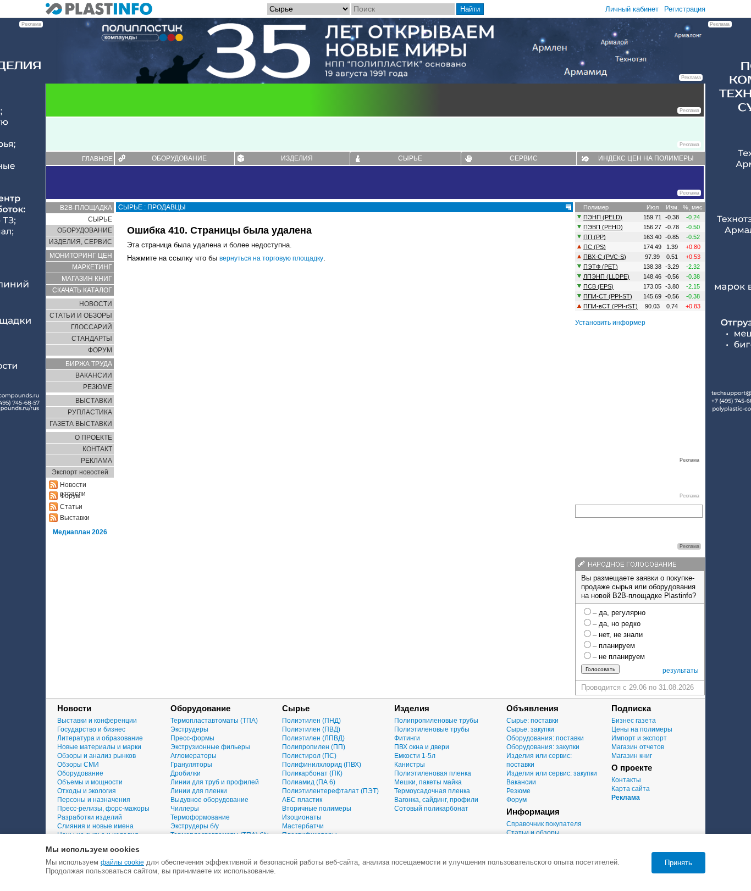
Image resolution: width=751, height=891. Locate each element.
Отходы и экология (86, 791)
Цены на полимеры (641, 729)
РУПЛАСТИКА (90, 412)
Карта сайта (630, 789)
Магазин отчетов (637, 747)
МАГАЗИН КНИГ (87, 279)
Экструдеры (189, 729)
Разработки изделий (89, 817)
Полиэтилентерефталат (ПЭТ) (330, 791)
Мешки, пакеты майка (428, 782)
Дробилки (185, 773)
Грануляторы (191, 764)
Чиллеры (184, 808)
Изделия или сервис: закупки (551, 773)
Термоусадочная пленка (432, 791)
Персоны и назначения (93, 800)
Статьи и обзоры (533, 833)
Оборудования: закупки (542, 747)
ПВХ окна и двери (421, 747)
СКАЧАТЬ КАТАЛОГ (82, 290)
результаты (680, 670)
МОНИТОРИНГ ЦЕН (80, 255)
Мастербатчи (303, 826)
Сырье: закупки (530, 729)
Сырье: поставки (532, 720)
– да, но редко (616, 623)
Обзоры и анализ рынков (96, 756)
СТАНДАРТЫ (91, 338)
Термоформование (200, 817)
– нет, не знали (618, 634)
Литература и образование (100, 738)
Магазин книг (631, 756)
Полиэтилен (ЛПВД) (313, 738)
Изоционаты (302, 817)
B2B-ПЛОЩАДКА (86, 208)
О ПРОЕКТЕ (93, 437)
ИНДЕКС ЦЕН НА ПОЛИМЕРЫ (646, 158)
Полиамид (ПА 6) (308, 782)
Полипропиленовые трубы (436, 720)
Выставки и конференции (97, 720)
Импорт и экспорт (639, 738)
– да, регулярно (619, 612)
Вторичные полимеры (316, 808)
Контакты (626, 780)
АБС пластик (302, 800)
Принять (678, 863)
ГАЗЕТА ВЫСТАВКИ (80, 424)
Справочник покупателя (544, 824)
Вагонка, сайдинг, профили (436, 800)
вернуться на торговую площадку (271, 258)
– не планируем (619, 656)
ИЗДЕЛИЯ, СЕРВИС (80, 242)
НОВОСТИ (95, 304)
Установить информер (610, 322)
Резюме (518, 791)
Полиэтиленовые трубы (432, 729)
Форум (516, 800)
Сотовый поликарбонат (431, 808)
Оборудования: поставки (545, 738)
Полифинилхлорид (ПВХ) (321, 764)
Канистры (409, 764)
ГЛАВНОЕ (97, 159)
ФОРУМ (100, 350)
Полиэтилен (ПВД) (311, 729)
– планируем (614, 645)
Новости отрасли (73, 485)
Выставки (75, 518)
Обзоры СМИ (78, 764)
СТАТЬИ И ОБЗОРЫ (80, 315)
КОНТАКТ (97, 449)
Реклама (625, 797)
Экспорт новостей (80, 472)
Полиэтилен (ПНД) (311, 720)
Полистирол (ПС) (309, 756)
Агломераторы (193, 756)
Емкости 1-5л (414, 756)
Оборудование (80, 773)
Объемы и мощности (90, 782)
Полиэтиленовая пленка (432, 773)
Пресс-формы (192, 738)
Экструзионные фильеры (210, 747)
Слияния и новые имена (95, 826)
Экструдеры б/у (194, 826)
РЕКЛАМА (96, 460)
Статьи (71, 507)
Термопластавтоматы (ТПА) (214, 720)
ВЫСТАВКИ (93, 401)
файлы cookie (122, 862)
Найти (470, 9)
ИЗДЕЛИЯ (297, 158)
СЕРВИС (524, 158)
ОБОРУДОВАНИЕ (179, 158)
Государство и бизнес (91, 729)
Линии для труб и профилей (214, 782)
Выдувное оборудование (209, 800)
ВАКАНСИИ (93, 375)
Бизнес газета (633, 720)
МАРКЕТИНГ (92, 267)
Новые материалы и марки (99, 747)
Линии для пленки (198, 791)
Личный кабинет (632, 9)
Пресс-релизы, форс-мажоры (103, 808)
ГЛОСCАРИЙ (91, 327)
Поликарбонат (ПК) (312, 773)
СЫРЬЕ (410, 158)
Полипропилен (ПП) (313, 747)
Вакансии (521, 782)
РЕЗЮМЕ (97, 387)
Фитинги (407, 738)
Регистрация (684, 9)
